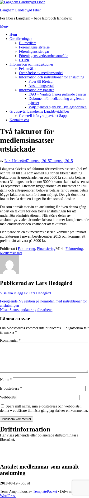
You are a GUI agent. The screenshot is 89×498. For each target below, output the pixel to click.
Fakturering (26, 249)
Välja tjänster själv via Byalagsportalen (57, 107)
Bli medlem (27, 43)
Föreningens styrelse (34, 47)
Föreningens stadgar (34, 51)
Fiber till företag (40, 81)
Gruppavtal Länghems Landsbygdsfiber (39, 111)
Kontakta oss (19, 120)
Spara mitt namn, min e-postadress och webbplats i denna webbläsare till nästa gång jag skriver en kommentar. (44, 408)
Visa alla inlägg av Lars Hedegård (25, 293)
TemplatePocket (45, 491)
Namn (6, 380)
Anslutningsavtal (41, 86)
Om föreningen (20, 39)
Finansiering (46, 249)
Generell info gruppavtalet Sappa (43, 116)
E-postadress (11, 388)
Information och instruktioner (31, 64)
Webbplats (8, 397)
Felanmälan (27, 69)
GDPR (24, 60)
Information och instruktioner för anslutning (51, 77)
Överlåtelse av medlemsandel (41, 73)
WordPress (8, 496)
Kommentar (10, 340)
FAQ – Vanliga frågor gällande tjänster (57, 94)
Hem (13, 34)
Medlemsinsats (11, 253)
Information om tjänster (36, 90)
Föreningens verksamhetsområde (43, 56)
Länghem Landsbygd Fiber (20, 10)
